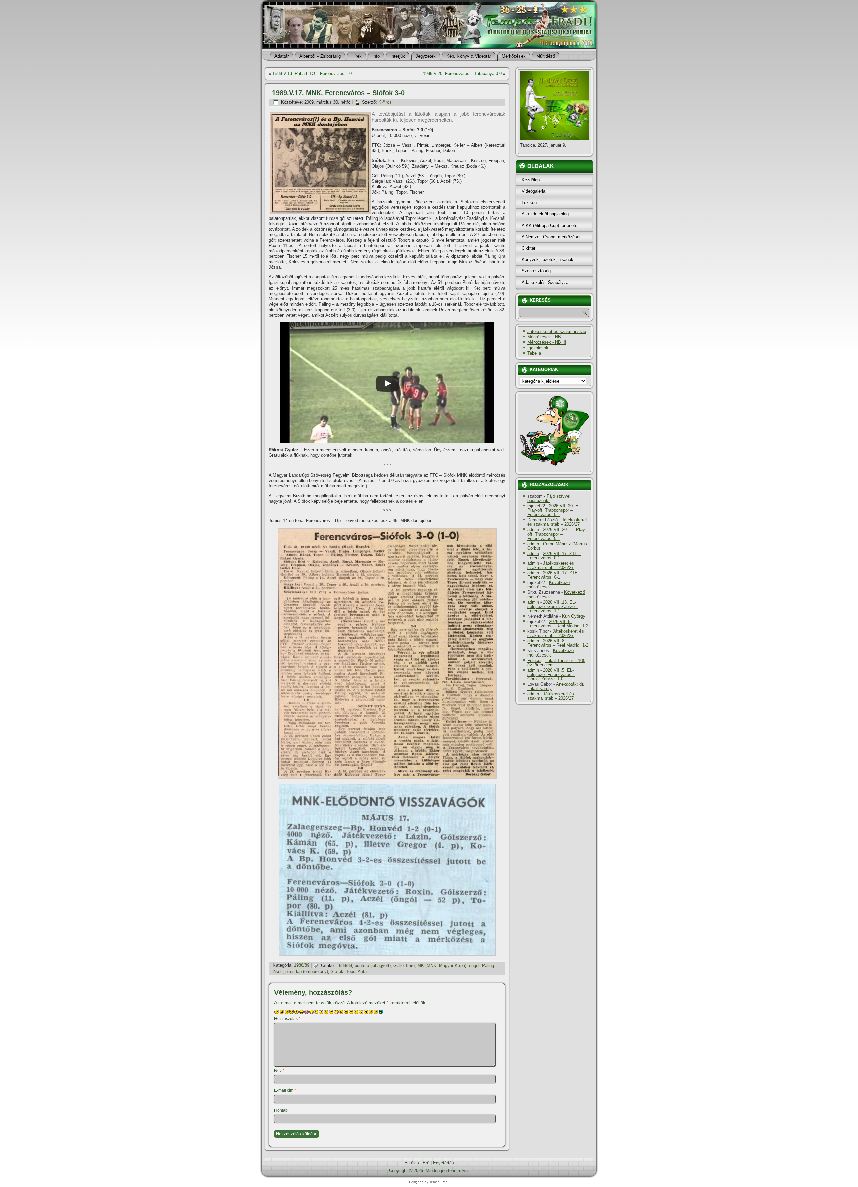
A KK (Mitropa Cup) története (549, 225)
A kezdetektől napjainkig (545, 213)
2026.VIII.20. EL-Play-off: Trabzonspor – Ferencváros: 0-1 (554, 510)
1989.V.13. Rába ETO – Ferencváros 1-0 (312, 73)
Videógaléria (533, 191)
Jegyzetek (426, 56)
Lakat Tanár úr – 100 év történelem (556, 662)
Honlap (281, 1110)
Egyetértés (443, 1162)
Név (279, 1070)
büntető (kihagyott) (373, 965)
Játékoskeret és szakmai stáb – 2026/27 (557, 522)
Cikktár (528, 248)
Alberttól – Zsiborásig (320, 56)
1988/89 (301, 965)
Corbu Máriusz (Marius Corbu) (557, 546)
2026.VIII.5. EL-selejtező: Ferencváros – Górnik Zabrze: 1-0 (551, 674)
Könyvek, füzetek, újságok (547, 259)
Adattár (281, 56)
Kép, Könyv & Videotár (468, 56)
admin (533, 529)
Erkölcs (411, 1162)
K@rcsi (385, 102)
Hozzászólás (287, 1018)
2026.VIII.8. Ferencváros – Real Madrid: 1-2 (557, 623)
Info (376, 56)
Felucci (534, 660)
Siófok (337, 971)
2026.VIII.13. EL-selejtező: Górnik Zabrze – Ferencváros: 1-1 (552, 606)
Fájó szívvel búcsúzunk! (548, 498)
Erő (426, 1162)
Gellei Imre (404, 965)
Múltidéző (545, 56)
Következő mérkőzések (548, 584)
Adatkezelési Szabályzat (546, 282)
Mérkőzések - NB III (546, 342)
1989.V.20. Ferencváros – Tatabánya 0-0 (462, 73)
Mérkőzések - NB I (545, 336)
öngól (474, 965)
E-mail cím (285, 1090)
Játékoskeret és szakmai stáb (556, 331)
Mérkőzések (514, 56)
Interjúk (397, 56)
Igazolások (537, 347)
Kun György (573, 616)
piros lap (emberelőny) (306, 971)
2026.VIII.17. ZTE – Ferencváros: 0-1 (554, 555)
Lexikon (529, 202)
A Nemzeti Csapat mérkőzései (551, 236)
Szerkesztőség (536, 270)
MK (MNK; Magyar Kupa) (441, 965)
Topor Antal (357, 971)
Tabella (534, 353)
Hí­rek (356, 56)
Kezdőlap (531, 179)
